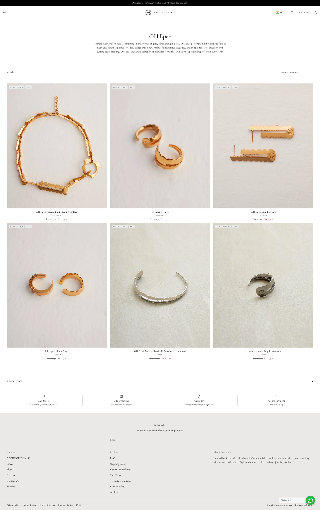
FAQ (112, 458)
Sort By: (284, 72)
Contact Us (12, 481)
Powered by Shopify (304, 505)
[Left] (10, 146)
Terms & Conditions (120, 481)
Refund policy (13, 505)
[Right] (103, 146)
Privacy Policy (117, 486)
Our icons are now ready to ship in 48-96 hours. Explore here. (160, 2)
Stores (10, 464)
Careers (11, 475)
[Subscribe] (206, 440)
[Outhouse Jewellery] (160, 12)
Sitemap (11, 486)
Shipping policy (65, 505)
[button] (292, 12)
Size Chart (115, 475)
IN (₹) (282, 12)
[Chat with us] (310, 500)
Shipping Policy (118, 464)
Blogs (9, 469)
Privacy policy (29, 505)
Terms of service (47, 505)
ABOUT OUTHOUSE (18, 458)
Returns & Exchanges (121, 469)
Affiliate (114, 492)
